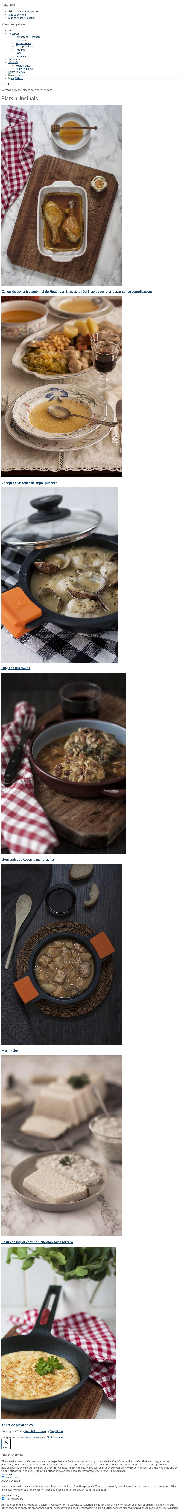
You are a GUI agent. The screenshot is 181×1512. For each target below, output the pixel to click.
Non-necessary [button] (10, 1495)
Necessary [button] (7, 1474)
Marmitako (9, 1050)
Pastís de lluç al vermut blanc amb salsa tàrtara (37, 1242)
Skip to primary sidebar (21, 17)
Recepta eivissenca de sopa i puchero (29, 483)
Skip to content (17, 14)
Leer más (58, 1437)
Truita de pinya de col (17, 1425)
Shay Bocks (56, 1431)
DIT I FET (7, 84)
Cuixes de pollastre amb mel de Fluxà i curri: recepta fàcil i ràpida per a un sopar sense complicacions (77, 291)
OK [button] (50, 1437)
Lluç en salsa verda (15, 668)
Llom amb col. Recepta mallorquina (27, 859)
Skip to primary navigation (23, 11)
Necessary (11, 1477)
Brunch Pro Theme (35, 1431)
